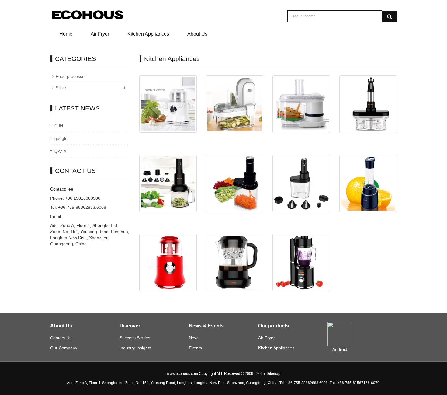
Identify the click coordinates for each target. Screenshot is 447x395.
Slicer (61, 87)
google (61, 138)
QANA (60, 151)
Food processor (71, 76)
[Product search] (389, 16)
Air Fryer (100, 34)
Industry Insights (135, 347)
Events (195, 347)
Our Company (63, 347)
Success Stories (135, 337)
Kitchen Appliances (148, 34)
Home (65, 34)
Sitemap (273, 374)
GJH (58, 125)
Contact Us (60, 337)
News (194, 337)
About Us (197, 34)
